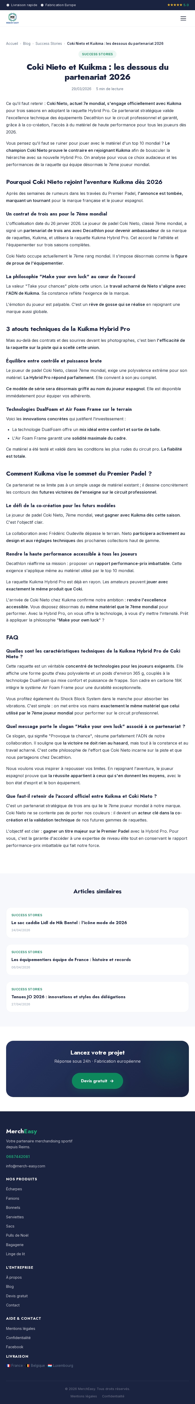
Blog (26, 44)
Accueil (12, 44)
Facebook (14, 1347)
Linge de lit (15, 1254)
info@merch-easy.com (25, 1166)
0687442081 (18, 1156)
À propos (14, 1277)
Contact (13, 1305)
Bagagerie (15, 1245)
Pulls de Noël (17, 1235)
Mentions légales (20, 1328)
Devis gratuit (94, 1081)
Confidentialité (18, 1337)
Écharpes (14, 1189)
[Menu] (183, 18)
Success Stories (49, 44)
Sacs (10, 1226)
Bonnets (13, 1207)
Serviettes (15, 1217)
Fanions (12, 1198)
